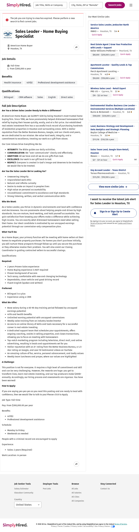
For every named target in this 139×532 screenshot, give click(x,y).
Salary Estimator (21, 489)
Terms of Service (96, 223)
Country (18, 499)
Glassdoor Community (23, 493)
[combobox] (50, 5)
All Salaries (76, 493)
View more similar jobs (111, 186)
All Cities (75, 497)
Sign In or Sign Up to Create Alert (115, 213)
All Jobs (75, 489)
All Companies (78, 501)
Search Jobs (114, 5)
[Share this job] (76, 47)
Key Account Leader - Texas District (108, 170)
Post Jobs (47, 489)
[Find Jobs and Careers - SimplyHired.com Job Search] (19, 5)
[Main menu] (130, 5)
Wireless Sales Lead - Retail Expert (108, 88)
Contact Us (105, 489)
